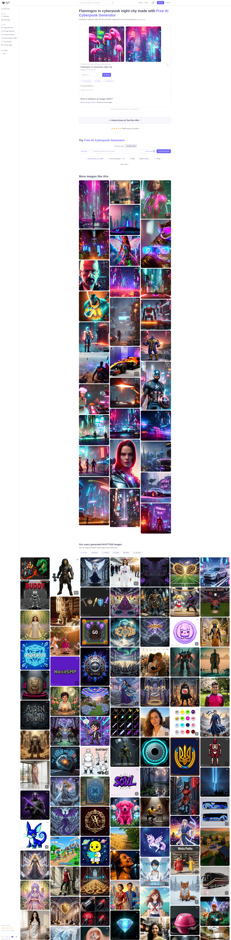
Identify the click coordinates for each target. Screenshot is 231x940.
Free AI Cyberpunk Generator (104, 140)
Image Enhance (91, 102)
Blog (2, 936)
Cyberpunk (83, 69)
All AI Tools (7, 9)
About (6, 936)
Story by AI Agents (115, 158)
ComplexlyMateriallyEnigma (103, 64)
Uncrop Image (7, 41)
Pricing (140, 2)
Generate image (119, 146)
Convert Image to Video (10, 38)
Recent (95, 552)
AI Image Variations (9, 31)
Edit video (6, 16)
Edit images (6, 19)
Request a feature (5, 939)
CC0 (91, 90)
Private (158, 158)
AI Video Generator (8, 34)
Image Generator (8, 27)
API (4, 54)
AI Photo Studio (7, 45)
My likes (84, 552)
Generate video (131, 146)
